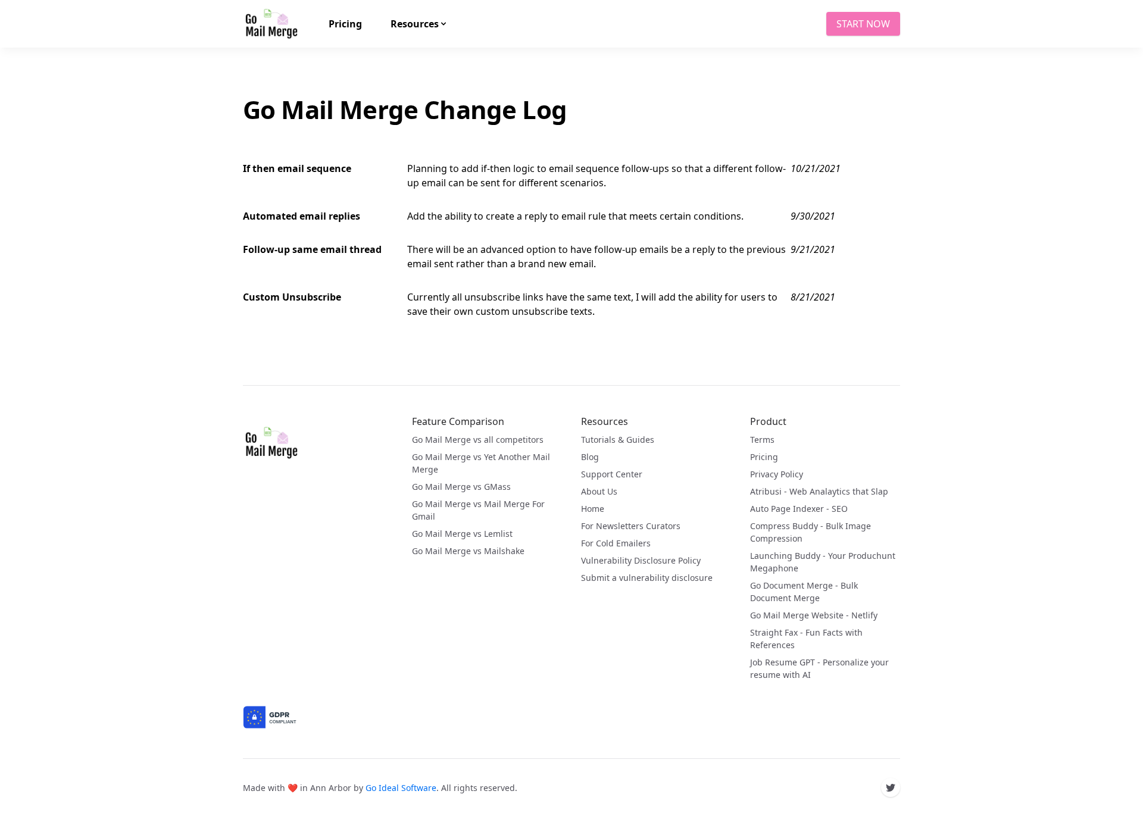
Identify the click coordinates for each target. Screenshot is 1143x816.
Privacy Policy (776, 474)
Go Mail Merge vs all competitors (478, 439)
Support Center (611, 474)
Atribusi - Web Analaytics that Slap (819, 491)
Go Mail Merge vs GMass (461, 486)
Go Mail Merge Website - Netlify (813, 615)
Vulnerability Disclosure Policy (641, 560)
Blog (590, 456)
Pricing (764, 456)
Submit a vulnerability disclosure (647, 577)
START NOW (863, 23)
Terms (762, 439)
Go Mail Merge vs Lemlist (462, 533)
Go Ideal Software (401, 787)
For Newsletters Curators (630, 526)
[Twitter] (890, 787)
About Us (599, 491)
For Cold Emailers (616, 543)
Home (592, 508)
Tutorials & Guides (617, 439)
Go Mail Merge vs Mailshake (468, 550)
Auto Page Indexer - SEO (799, 508)
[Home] (271, 442)
